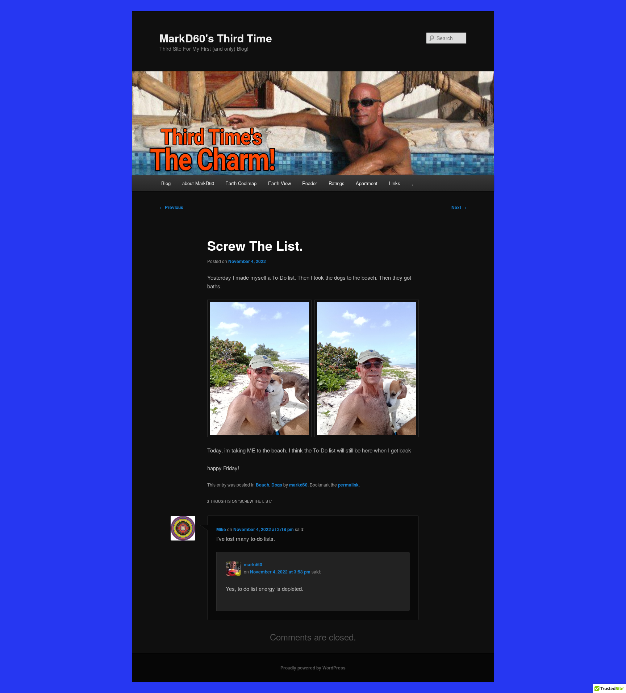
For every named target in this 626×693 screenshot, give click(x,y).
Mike (221, 529)
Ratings (337, 183)
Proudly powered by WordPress (313, 667)
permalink (348, 484)
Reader (309, 183)
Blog (166, 183)
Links (394, 183)
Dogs (276, 484)
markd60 (298, 484)
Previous (171, 207)
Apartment (366, 183)
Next (459, 207)
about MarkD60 (198, 183)
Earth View (279, 183)
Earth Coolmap (240, 183)
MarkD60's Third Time (215, 38)
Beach (262, 484)
